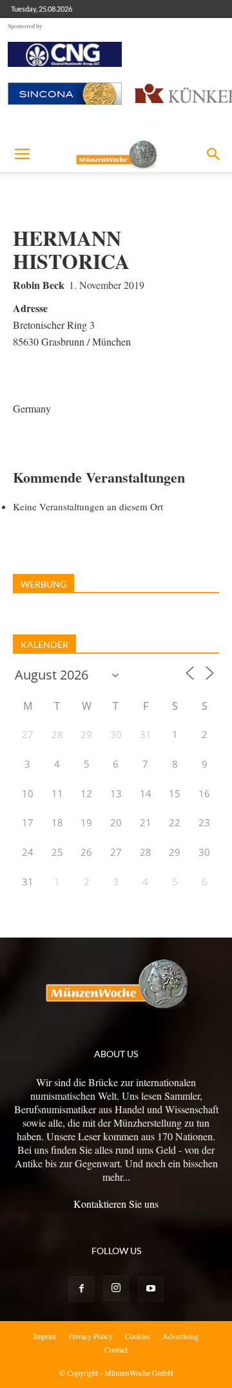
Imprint (45, 1336)
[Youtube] (151, 1289)
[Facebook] (81, 1289)
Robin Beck (38, 284)
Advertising (180, 1336)
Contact (116, 1349)
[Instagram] (116, 1288)
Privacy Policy (90, 1336)
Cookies (137, 1336)
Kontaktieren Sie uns (116, 1203)
